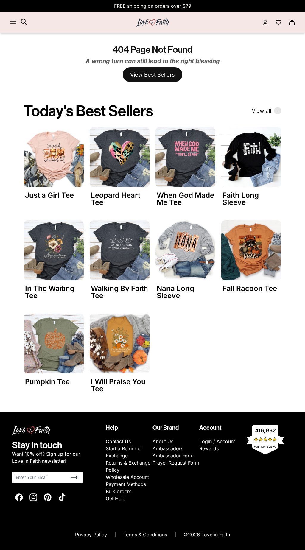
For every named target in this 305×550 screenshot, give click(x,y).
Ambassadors (167, 448)
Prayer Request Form (175, 463)
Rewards (209, 448)
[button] (74, 477)
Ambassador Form (173, 456)
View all (261, 110)
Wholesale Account (127, 477)
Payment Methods (126, 484)
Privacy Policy (91, 534)
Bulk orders (118, 491)
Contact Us (118, 441)
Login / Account (217, 441)
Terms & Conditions (146, 534)
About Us (162, 441)
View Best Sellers (152, 74)
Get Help (115, 498)
